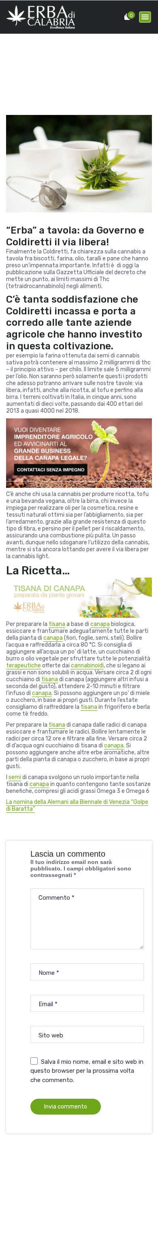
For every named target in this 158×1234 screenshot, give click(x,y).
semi (15, 777)
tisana (57, 624)
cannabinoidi (87, 665)
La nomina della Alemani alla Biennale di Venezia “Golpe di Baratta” (77, 805)
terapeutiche (23, 665)
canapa (100, 624)
